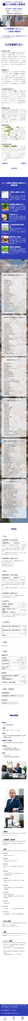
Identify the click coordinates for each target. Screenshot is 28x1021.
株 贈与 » (23, 163)
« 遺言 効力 (5, 163)
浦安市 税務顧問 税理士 (10, 507)
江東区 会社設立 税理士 (10, 501)
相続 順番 (6, 423)
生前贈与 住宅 (7, 464)
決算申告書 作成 (8, 293)
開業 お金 (6, 386)
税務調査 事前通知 (8, 311)
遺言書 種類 (7, 459)
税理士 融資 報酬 (8, 373)
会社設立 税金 (7, 348)
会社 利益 (6, 340)
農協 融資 (6, 369)
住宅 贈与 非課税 (8, 472)
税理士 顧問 (7, 290)
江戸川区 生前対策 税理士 (10, 502)
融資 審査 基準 (7, 371)
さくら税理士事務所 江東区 (11, 491)
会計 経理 (6, 286)
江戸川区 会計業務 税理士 (10, 506)
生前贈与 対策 (7, 465)
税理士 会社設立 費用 (9, 334)
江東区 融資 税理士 (9, 486)
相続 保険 (6, 425)
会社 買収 (6, 347)
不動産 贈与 (7, 452)
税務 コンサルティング (9, 309)
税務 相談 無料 (7, 283)
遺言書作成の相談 (7, 144)
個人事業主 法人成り (9, 345)
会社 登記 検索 (7, 327)
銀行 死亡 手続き (8, 407)
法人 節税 (6, 288)
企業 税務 (6, 291)
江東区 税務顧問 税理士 (10, 515)
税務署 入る (7, 306)
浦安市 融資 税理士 (9, 494)
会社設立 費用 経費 (9, 374)
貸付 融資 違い (7, 363)
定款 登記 (6, 324)
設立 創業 (6, 342)
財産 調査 (6, 413)
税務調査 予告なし (8, 282)
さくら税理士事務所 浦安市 (11, 511)
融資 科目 (6, 392)
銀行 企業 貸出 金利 (9, 376)
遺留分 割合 (7, 410)
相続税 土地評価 (8, 431)
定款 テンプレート (8, 330)
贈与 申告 (6, 455)
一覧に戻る (14, 168)
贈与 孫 (6, 454)
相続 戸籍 (6, 421)
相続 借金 (6, 412)
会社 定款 (6, 322)
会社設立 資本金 (8, 332)
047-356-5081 (15, 9)
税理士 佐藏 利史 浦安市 (10, 496)
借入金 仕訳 (7, 384)
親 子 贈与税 (7, 460)
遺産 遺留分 (7, 429)
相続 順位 (6, 433)
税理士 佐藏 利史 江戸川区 (10, 489)
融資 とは (6, 378)
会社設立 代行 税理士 (9, 353)
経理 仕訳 (6, 301)
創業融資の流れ (6, 108)
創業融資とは (5, 70)
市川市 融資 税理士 (9, 514)
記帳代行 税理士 (8, 303)
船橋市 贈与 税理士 (9, 499)
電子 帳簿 (6, 298)
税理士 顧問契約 (8, 285)
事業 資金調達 (7, 387)
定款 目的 (6, 337)
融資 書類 (6, 394)
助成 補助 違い (7, 343)
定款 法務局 (7, 326)
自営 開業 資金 (7, 366)
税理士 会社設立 (8, 339)
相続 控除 (6, 428)
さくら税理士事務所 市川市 (11, 493)
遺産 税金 (6, 418)
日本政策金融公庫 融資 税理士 (11, 381)
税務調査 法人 (7, 280)
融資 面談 (6, 389)
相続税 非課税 (7, 408)
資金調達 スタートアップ (10, 368)
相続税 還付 (7, 426)
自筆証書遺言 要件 (8, 457)
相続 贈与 (6, 475)
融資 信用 (6, 382)
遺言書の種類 (5, 125)
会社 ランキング (8, 329)
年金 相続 (6, 420)
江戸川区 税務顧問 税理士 (10, 509)
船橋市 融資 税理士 (9, 504)
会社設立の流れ (6, 51)
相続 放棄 (6, 403)
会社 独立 (6, 335)
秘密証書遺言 (7, 467)
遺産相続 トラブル (8, 451)
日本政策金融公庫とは (8, 89)
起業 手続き (7, 350)
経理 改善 (6, 304)
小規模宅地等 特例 (8, 434)
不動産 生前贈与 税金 (9, 468)
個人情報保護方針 (6, 1010)
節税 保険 (6, 470)
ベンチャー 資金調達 (9, 379)
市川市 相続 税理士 (9, 485)
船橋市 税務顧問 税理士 (10, 488)
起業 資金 (6, 364)
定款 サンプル (7, 352)
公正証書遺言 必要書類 (9, 446)
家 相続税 (6, 415)
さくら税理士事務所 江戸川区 (11, 512)
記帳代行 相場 (7, 296)
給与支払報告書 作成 (9, 295)
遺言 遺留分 (7, 447)
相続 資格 (6, 405)
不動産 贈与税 (7, 473)
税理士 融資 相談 (8, 391)
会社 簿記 (6, 308)
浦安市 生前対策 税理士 (10, 498)
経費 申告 (6, 299)
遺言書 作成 (7, 449)
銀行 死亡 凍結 (7, 416)
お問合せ (14, 1010)
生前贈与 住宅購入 (8, 462)
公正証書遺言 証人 (8, 444)
